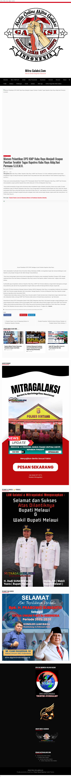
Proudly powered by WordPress (25, 772)
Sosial (26, 83)
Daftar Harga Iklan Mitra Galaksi (53, 83)
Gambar (33, 83)
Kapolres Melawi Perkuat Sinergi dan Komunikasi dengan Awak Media (13, 347)
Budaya (11, 83)
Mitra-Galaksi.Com (35, 70)
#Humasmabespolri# (9, 309)
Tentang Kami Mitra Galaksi (43, 755)
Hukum (64, 79)
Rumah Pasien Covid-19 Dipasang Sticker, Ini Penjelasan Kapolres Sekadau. (28, 197)
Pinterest (23, 315)
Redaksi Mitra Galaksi (43, 757)
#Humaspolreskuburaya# (29, 309)
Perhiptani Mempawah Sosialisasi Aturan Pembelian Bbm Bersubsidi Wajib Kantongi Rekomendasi (34, 347)
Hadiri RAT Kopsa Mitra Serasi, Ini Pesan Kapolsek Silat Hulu (56, 347)
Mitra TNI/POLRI (15, 79)
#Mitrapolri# (36, 309)
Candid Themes (50, 772)
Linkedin (32, 315)
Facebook (7, 315)
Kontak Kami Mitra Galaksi (46, 759)
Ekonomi (51, 79)
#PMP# (40, 309)
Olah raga (40, 83)
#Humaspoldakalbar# (18, 309)
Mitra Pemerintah (32, 79)
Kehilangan (19, 83)
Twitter (16, 315)
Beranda (5, 79)
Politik (4, 83)
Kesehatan (42, 79)
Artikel (23, 79)
